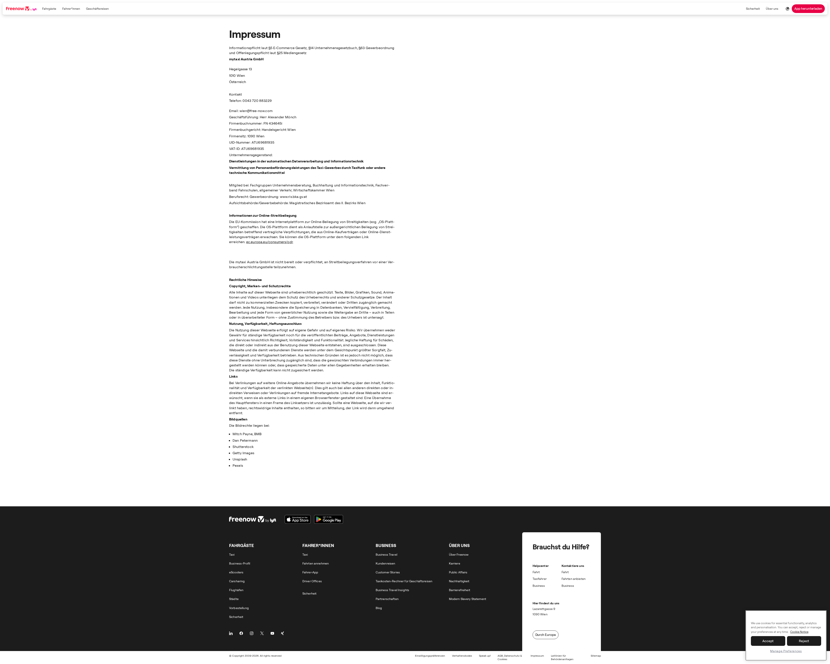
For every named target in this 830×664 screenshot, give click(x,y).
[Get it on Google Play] (328, 519)
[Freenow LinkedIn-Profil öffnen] (230, 633)
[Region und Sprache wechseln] (787, 8)
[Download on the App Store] (298, 519)
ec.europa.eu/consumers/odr (269, 242)
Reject (804, 641)
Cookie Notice (799, 632)
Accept (768, 641)
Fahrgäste (49, 8)
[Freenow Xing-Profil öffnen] (282, 633)
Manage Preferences (786, 651)
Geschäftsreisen (97, 8)
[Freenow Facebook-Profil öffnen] (241, 633)
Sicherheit (753, 8)
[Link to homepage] (21, 8)
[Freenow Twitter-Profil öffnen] (262, 633)
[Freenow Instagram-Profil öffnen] (251, 633)
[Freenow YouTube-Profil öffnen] (272, 633)
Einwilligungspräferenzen (430, 655)
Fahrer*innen (71, 8)
